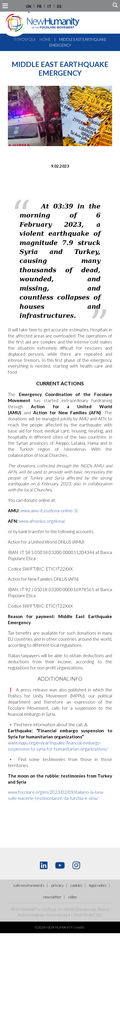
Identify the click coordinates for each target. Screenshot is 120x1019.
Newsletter (52, 897)
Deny (60, 620)
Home (45, 39)
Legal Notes (98, 885)
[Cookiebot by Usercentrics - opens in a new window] (87, 394)
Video (72, 897)
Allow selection (60, 603)
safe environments (29, 885)
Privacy (57, 885)
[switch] (105, 509)
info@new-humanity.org (48, 915)
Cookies (76, 885)
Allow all (60, 586)
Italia (22, 915)
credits (80, 927)
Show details (88, 568)
